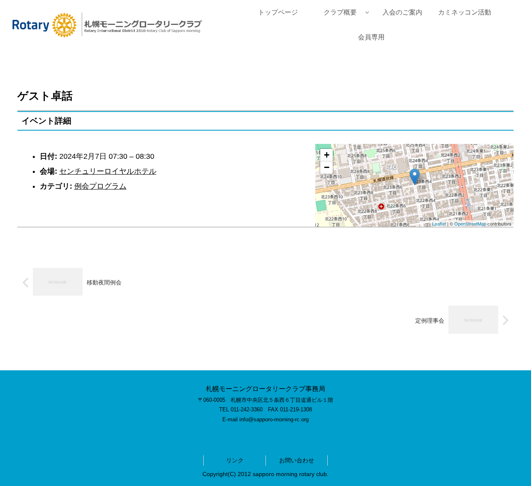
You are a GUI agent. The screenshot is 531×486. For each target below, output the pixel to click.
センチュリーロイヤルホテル (107, 171)
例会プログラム (100, 186)
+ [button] (326, 155)
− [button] (326, 167)
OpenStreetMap (470, 223)
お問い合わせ (296, 460)
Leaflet (439, 223)
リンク (235, 460)
